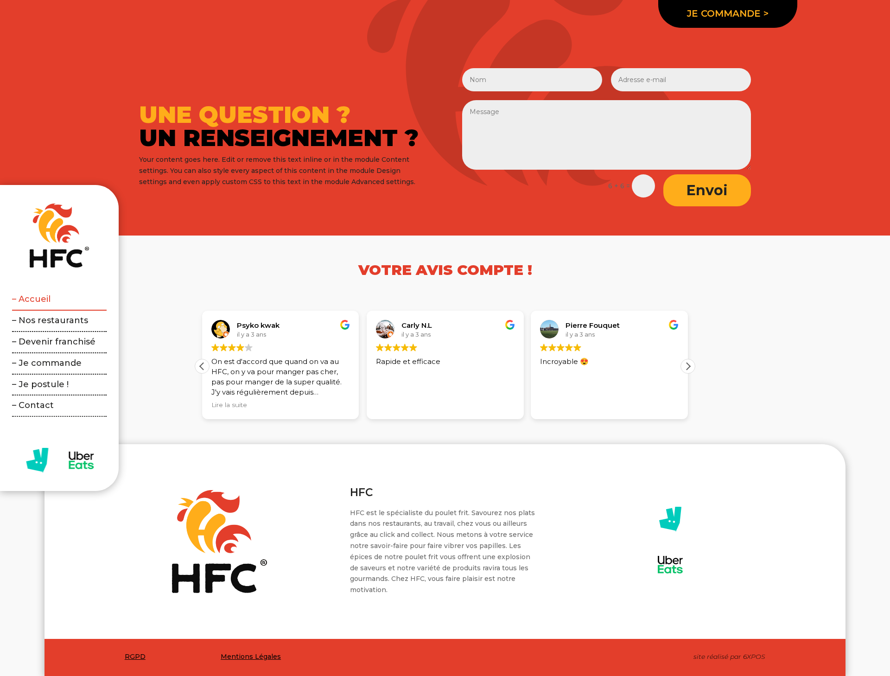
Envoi (707, 190)
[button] (688, 366)
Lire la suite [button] (229, 404)
